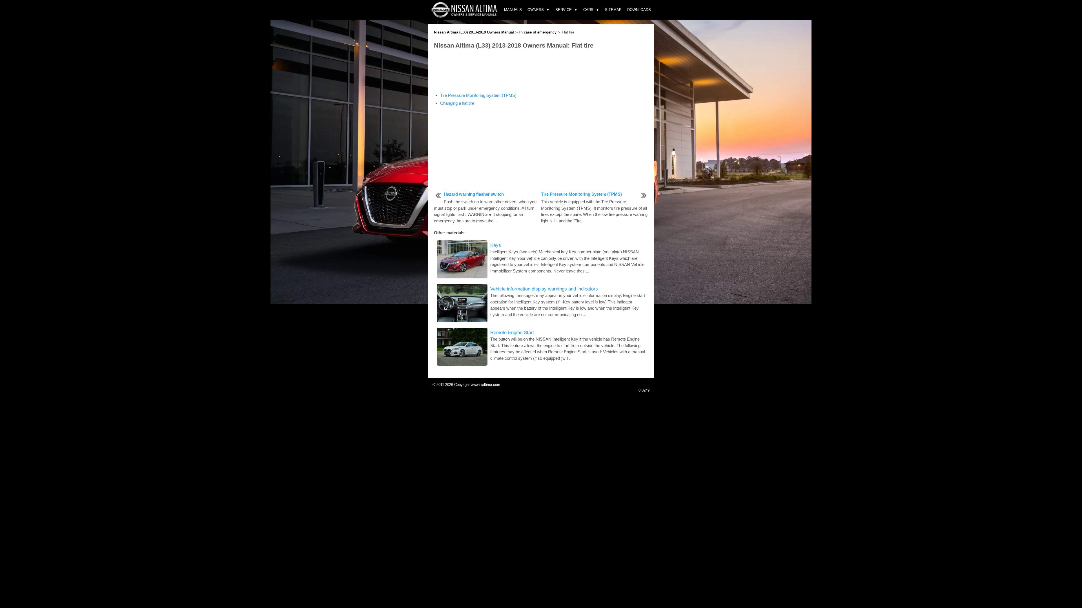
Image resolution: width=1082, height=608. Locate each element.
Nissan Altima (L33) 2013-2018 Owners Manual (474, 32)
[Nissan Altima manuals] (464, 16)
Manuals (513, 10)
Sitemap (613, 10)
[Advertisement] (541, 71)
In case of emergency (537, 32)
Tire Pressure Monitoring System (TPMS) (478, 95)
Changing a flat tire (457, 103)
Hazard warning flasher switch (474, 194)
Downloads (639, 10)
